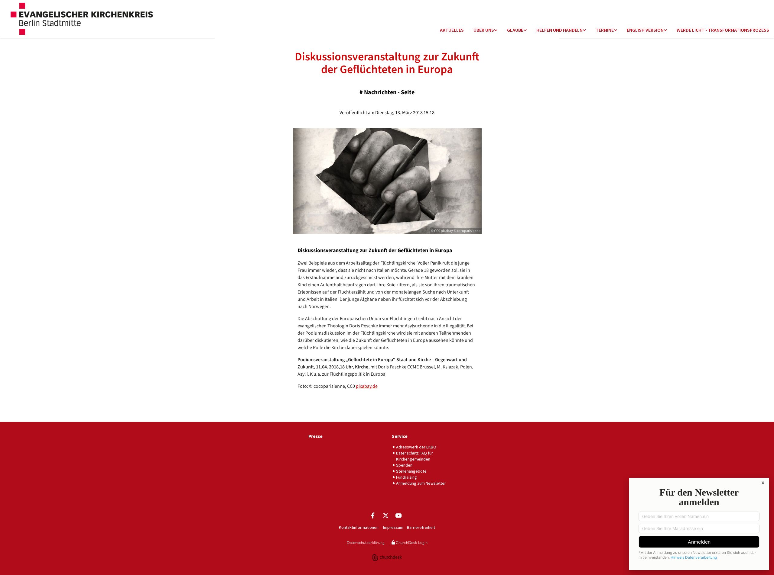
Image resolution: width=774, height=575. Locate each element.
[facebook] (372, 515)
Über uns (483, 30)
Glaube (515, 30)
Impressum (393, 527)
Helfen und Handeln (559, 30)
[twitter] (385, 515)
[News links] (665, 30)
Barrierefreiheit (421, 527)
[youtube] (398, 515)
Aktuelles (452, 30)
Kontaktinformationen (359, 527)
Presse (315, 436)
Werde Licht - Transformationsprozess (723, 30)
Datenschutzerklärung (366, 542)
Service (400, 436)
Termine (605, 30)
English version (645, 30)
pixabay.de (367, 386)
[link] (485, 30)
